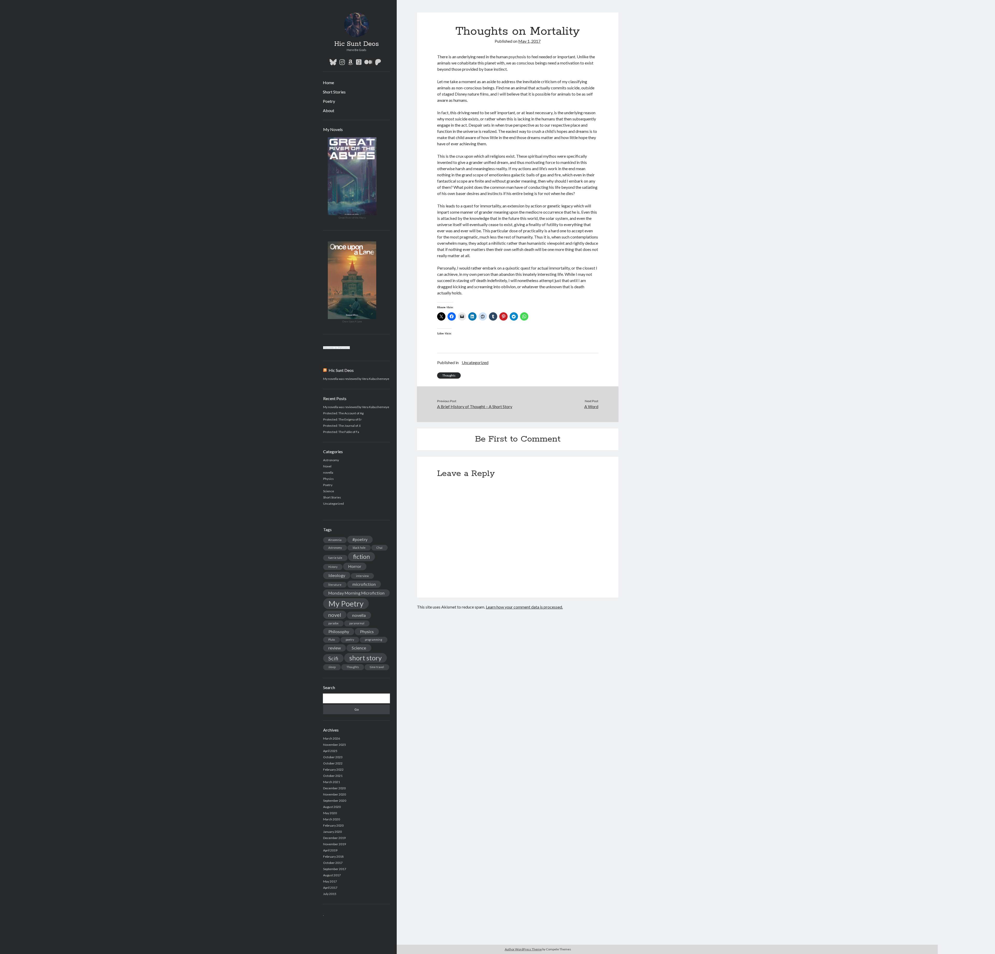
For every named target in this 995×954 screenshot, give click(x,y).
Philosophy (338, 631)
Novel (327, 466)
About (328, 110)
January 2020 (332, 832)
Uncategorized (333, 503)
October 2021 (333, 776)
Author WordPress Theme (523, 949)
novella (328, 472)
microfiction (364, 584)
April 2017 (330, 888)
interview (362, 575)
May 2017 (330, 881)
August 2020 (332, 807)
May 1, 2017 (529, 41)
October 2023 (333, 757)
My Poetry (346, 603)
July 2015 (329, 894)
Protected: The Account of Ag (343, 413)
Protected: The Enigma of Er (342, 419)
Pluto (331, 639)
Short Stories (334, 91)
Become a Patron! (336, 347)
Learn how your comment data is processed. (524, 606)
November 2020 (334, 794)
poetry (350, 639)
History (332, 566)
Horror (354, 566)
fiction (361, 556)
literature (335, 584)
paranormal (356, 623)
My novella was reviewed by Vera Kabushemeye (356, 379)
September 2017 (334, 869)
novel (334, 615)
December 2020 (334, 788)
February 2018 (333, 856)
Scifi (333, 658)
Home (328, 82)
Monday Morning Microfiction (356, 592)
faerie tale (335, 557)
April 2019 (330, 850)
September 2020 (334, 801)
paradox (333, 623)
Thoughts (352, 667)
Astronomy (331, 460)
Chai (379, 547)
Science (328, 491)
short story (365, 658)
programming (373, 639)
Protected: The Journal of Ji (342, 426)
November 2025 (334, 745)
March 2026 (331, 738)
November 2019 (334, 844)
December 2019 (334, 838)
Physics (328, 479)
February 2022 (333, 769)
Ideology (336, 575)
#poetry (359, 539)
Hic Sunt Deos (356, 44)
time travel (377, 667)
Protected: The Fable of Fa (341, 432)
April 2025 (330, 751)
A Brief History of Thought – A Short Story (474, 406)
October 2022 (333, 763)
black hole (359, 547)
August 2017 (332, 875)
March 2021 (331, 782)
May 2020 (330, 813)
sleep (332, 667)
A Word (591, 406)
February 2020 (333, 825)
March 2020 (331, 819)
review (334, 647)
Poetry (329, 101)
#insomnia (335, 539)
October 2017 (333, 863)
